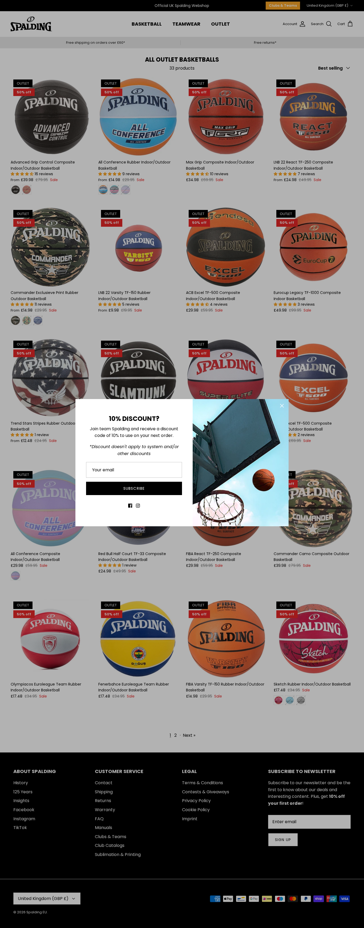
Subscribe (134, 488)
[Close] (282, 406)
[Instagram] (138, 506)
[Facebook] (130, 506)
